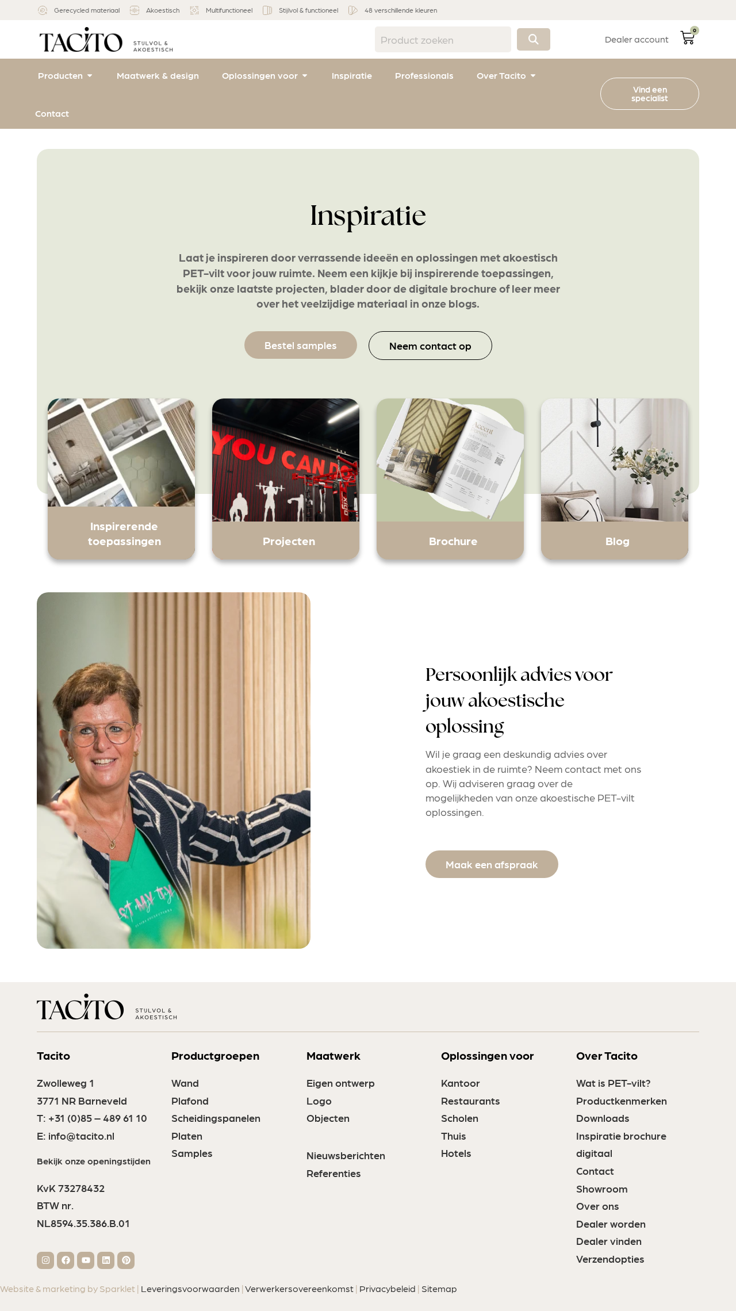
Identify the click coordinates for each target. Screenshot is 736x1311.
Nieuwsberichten (345, 1155)
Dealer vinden (609, 1241)
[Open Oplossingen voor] (305, 75)
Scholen (459, 1117)
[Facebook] (65, 1260)
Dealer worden (611, 1223)
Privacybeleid (387, 1288)
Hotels (456, 1153)
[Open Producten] (90, 75)
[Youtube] (85, 1260)
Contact (595, 1170)
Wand (185, 1082)
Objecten (328, 1117)
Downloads (603, 1117)
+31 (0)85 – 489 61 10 (97, 1117)
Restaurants (470, 1100)
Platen (186, 1135)
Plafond (190, 1100)
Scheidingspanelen (215, 1117)
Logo (319, 1100)
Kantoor (460, 1082)
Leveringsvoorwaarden (190, 1288)
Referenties (333, 1173)
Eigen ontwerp (340, 1082)
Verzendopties (610, 1258)
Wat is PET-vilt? (613, 1082)
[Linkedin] (105, 1260)
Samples (192, 1153)
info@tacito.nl (81, 1135)
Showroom (602, 1188)
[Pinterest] (126, 1260)
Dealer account (637, 38)
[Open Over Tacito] (533, 75)
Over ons (597, 1205)
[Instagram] (45, 1260)
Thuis (453, 1135)
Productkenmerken (621, 1100)
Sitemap (439, 1288)
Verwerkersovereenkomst (299, 1288)
